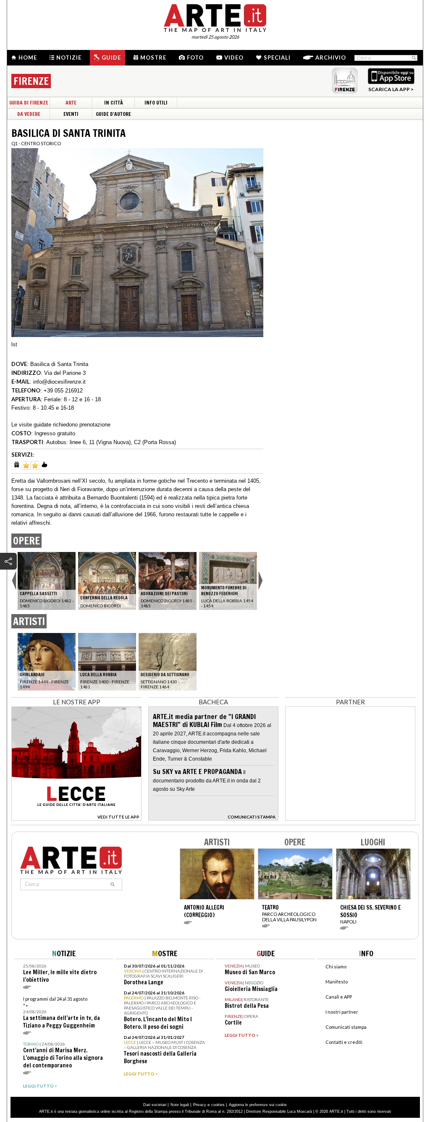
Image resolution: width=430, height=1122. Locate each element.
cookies (218, 1105)
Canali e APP (338, 996)
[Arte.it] (215, 17)
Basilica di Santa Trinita (59, 364)
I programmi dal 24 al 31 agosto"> (61, 1012)
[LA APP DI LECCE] (76, 818)
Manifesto (336, 981)
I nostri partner (341, 1012)
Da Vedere (28, 114)
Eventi (71, 114)
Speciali (277, 57)
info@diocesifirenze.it (59, 382)
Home (27, 57)
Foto (195, 57)
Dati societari (154, 1105)
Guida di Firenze (28, 102)
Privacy (199, 1105)
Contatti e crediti (343, 1042)
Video (234, 57)
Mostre (153, 57)
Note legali (179, 1105)
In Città (113, 102)
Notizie (68, 57)
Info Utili (156, 102)
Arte (71, 102)
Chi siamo (335, 966)
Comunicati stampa (346, 1027)
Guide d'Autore (113, 114)
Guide (111, 57)
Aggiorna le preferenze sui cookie (258, 1105)
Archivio (330, 57)
